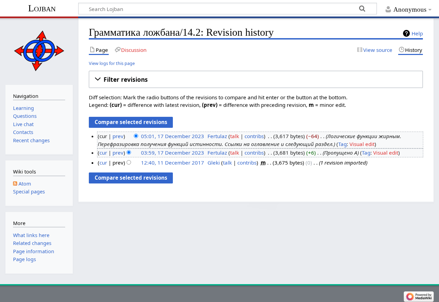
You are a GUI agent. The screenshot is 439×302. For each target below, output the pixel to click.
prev (117, 136)
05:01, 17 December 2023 (172, 136)
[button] (256, 79)
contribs (254, 136)
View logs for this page (112, 63)
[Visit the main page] (39, 50)
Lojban (42, 8)
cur (103, 152)
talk (234, 136)
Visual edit (362, 144)
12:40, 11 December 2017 (172, 162)
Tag (342, 144)
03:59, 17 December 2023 (172, 152)
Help (417, 33)
